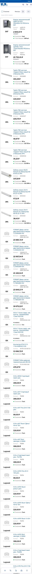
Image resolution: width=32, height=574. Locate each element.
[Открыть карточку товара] (6, 24)
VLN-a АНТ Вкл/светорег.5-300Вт (19, 440)
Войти (31, 4)
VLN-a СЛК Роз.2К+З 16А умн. (21, 567)
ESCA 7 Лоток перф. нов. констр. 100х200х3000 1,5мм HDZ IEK (22, 330)
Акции (29, 1)
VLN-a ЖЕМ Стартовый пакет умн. (21, 377)
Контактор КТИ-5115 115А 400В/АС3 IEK (20, 345)
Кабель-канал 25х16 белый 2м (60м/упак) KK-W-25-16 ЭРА (22, 191)
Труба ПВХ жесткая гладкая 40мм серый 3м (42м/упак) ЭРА (21, 92)
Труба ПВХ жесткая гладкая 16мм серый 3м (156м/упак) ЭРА (21, 152)
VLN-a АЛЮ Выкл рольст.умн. (19, 488)
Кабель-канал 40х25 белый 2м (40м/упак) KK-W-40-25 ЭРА (22, 171)
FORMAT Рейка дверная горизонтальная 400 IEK (21, 361)
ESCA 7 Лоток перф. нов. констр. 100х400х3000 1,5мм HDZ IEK (22, 314)
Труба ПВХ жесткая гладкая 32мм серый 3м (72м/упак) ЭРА (21, 112)
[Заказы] (21, 570)
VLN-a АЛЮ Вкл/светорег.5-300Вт (19, 535)
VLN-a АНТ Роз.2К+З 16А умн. (21, 408)
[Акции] (10, 570)
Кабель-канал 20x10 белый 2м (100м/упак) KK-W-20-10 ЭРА (21, 211)
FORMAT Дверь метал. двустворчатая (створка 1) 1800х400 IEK (21, 298)
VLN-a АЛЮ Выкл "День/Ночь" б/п (21, 503)
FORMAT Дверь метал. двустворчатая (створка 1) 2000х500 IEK (21, 248)
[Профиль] (27, 570)
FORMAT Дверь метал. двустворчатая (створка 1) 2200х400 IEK (21, 231)
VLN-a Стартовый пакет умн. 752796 (21, 456)
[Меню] (5, 570)
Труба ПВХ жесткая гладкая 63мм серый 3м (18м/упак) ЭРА (21, 72)
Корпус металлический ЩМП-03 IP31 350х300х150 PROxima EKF (21, 22)
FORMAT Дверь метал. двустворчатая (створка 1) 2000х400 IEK (21, 264)
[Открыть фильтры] (23, 11)
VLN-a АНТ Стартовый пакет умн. (21, 393)
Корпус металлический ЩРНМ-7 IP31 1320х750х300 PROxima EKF (21, 47)
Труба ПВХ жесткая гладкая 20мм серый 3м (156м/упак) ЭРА (21, 132)
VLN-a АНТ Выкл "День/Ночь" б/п (21, 424)
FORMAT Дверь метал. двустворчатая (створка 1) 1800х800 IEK (21, 281)
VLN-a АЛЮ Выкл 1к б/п (21, 518)
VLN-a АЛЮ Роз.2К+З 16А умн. (20, 472)
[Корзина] (16, 570)
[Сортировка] (28, 11)
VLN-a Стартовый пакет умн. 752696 (21, 551)
